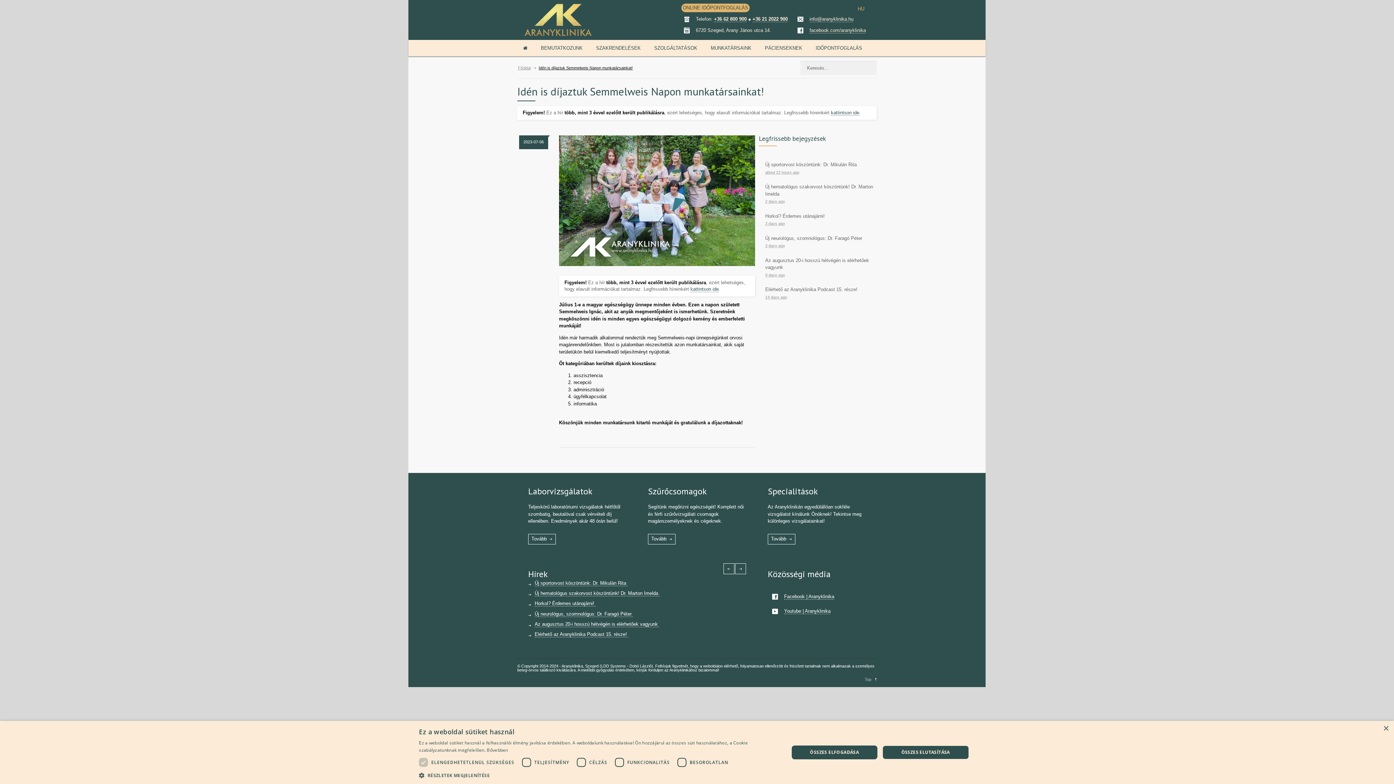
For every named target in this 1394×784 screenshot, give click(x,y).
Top (868, 679)
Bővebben (497, 750)
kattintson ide (845, 112)
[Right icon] (740, 568)
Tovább (539, 539)
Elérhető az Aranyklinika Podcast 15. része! (811, 289)
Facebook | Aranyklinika (809, 596)
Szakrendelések (618, 48)
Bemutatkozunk (562, 48)
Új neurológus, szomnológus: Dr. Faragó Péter (813, 238)
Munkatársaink (731, 48)
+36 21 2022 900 (770, 19)
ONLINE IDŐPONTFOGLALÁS (715, 8)
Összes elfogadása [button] (834, 752)
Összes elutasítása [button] (925, 752)
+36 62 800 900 (730, 19)
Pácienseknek (783, 48)
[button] (598, 775)
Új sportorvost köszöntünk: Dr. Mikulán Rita (811, 164)
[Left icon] (729, 568)
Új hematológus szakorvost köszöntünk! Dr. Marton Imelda (597, 593)
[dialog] (697, 752)
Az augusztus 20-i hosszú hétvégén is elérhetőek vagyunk (597, 624)
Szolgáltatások (675, 48)
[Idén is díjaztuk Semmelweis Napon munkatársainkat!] (657, 200)
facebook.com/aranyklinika (838, 30)
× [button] (1386, 728)
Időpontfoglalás (839, 48)
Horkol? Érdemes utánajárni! (795, 216)
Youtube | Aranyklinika (807, 611)
